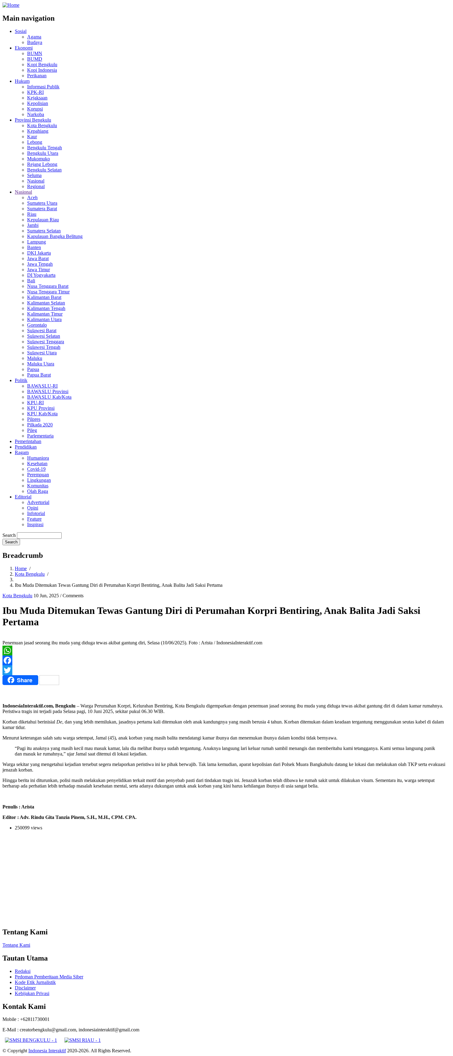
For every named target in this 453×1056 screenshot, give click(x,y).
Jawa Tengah (40, 264)
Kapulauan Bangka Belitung (55, 236)
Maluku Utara (40, 363)
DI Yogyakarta (41, 275)
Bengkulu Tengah (44, 147)
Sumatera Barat (42, 208)
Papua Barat (39, 374)
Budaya (34, 42)
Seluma (34, 175)
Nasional (35, 180)
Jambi (33, 225)
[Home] (10, 5)
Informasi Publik (43, 86)
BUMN (34, 53)
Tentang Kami (16, 945)
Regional (36, 186)
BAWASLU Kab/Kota (49, 397)
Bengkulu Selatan (44, 169)
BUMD (34, 59)
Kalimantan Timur (45, 313)
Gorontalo (37, 325)
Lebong (34, 142)
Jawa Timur (38, 269)
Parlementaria (40, 435)
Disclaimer (25, 987)
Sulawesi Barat (41, 330)
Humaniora (38, 458)
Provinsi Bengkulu (33, 120)
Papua (33, 369)
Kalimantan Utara (44, 319)
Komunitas (37, 485)
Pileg (32, 430)
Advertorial (38, 502)
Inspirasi (35, 524)
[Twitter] (226, 670)
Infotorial (36, 513)
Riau (31, 214)
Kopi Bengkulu (42, 64)
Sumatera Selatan (44, 230)
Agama (34, 36)
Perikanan (37, 75)
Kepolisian (37, 103)
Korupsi (35, 108)
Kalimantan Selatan (46, 302)
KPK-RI (35, 92)
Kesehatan (37, 463)
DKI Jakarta (39, 253)
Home (21, 568)
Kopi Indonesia (42, 70)
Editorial (23, 496)
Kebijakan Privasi (32, 993)
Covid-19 (36, 469)
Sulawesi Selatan (43, 336)
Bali (31, 280)
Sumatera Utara (42, 203)
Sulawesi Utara (42, 352)
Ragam (22, 452)
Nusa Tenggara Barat (47, 286)
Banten (34, 247)
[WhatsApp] (226, 650)
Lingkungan (39, 480)
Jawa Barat (38, 258)
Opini (32, 507)
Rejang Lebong (42, 164)
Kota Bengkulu (42, 125)
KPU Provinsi (41, 408)
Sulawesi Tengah (43, 347)
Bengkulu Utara (42, 153)
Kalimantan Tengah (46, 308)
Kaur (32, 136)
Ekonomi (24, 47)
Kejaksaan (37, 97)
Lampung (36, 241)
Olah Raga (37, 491)
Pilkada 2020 (40, 424)
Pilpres (33, 419)
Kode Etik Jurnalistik (35, 982)
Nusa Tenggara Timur (48, 291)
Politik (21, 380)
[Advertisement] (187, 879)
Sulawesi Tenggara (45, 341)
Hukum (22, 81)
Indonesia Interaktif (47, 1050)
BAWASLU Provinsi (47, 391)
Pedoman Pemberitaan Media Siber (49, 976)
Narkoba (35, 114)
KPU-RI (35, 402)
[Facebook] (226, 660)
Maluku (34, 358)
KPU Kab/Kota (42, 413)
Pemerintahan (28, 441)
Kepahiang (37, 131)
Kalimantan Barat (44, 297)
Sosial (21, 31)
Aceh (32, 197)
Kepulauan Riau (43, 219)
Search (9, 535)
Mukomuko (38, 158)
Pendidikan (26, 446)
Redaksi (23, 971)
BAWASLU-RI (42, 386)
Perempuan (38, 474)
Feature (34, 519)
